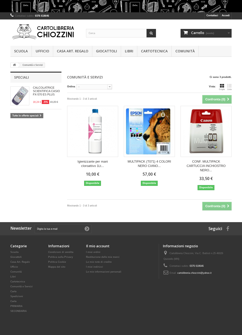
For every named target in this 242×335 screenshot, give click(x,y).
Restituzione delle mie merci (102, 257)
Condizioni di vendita (60, 252)
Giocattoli (106, 51)
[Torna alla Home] (14, 65)
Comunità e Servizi (21, 286)
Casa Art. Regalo (72, 51)
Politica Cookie (57, 262)
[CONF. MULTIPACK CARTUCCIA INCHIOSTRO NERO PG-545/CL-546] (206, 131)
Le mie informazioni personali (103, 271)
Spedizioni (16, 296)
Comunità (185, 51)
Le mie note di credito (99, 262)
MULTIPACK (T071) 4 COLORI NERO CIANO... (149, 164)
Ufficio (42, 51)
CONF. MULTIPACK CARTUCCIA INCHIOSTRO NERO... (206, 166)
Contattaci (212, 15)
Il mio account (97, 246)
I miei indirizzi (94, 266)
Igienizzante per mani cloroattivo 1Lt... (93, 164)
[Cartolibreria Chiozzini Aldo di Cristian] (45, 31)
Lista (229, 89)
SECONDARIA (18, 311)
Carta (13, 291)
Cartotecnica (154, 51)
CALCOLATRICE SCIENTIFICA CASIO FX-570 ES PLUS (46, 91)
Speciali (21, 77)
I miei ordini (93, 252)
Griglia (222, 89)
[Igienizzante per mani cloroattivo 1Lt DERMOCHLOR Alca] (92, 131)
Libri (129, 51)
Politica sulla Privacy (60, 257)
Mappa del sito (56, 266)
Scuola (21, 51)
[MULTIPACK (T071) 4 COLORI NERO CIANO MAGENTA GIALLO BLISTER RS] (149, 131)
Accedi (226, 15)
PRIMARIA (16, 306)
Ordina (71, 86)
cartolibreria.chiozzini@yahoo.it (194, 272)
